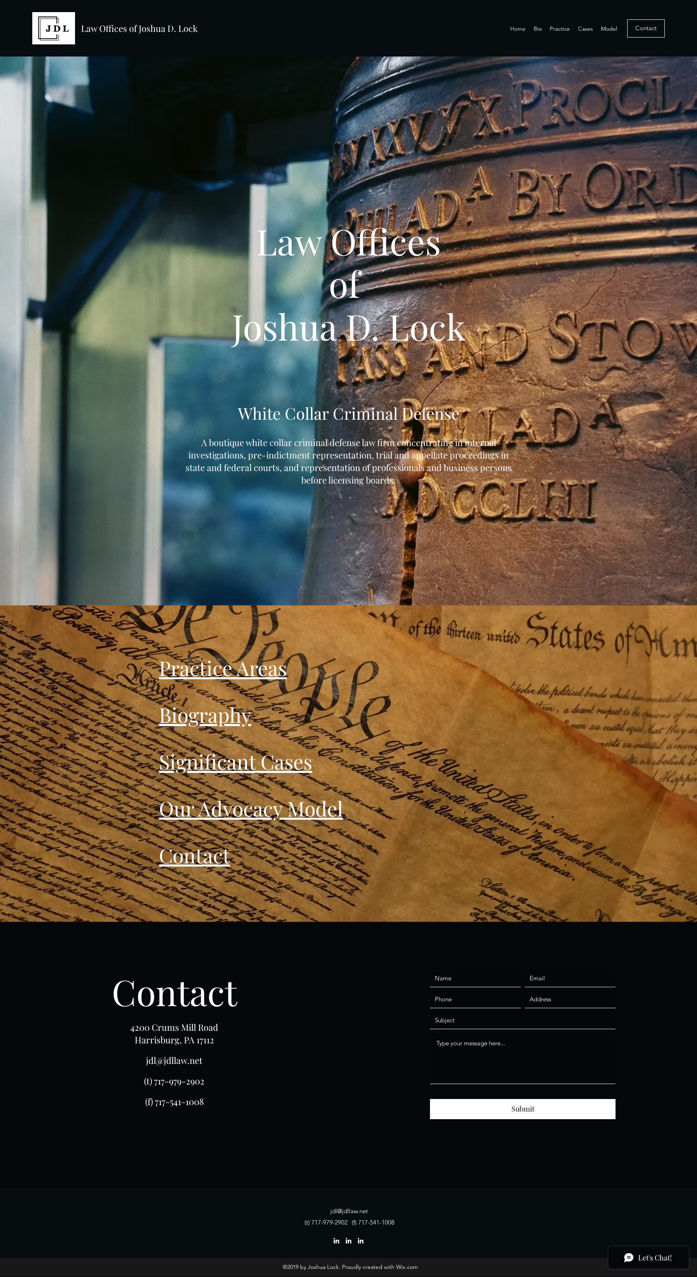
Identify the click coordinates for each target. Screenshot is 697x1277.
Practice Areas (223, 667)
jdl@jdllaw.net (174, 1060)
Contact (194, 855)
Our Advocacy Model (251, 808)
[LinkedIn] (336, 1241)
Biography (205, 714)
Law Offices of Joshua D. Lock (139, 28)
